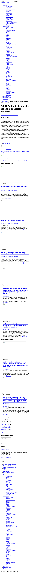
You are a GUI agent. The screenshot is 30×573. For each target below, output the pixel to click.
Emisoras (8, 7)
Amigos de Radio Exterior (9, 467)
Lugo (7, 66)
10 (1, 426)
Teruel (7, 87)
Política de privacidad (6, 457)
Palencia (8, 75)
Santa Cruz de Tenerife (11, 80)
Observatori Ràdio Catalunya (10, 464)
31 (1, 431)
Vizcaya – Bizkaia (10, 92)
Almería (8, 31)
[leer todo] (8, 198)
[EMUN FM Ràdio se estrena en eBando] (12, 216)
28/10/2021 (4, 223)
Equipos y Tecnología (11, 22)
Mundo (7, 11)
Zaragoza (8, 95)
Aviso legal (3, 458)
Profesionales (9, 6)
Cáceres (8, 40)
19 (4, 427)
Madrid (8, 67)
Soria (7, 84)
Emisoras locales (10, 9)
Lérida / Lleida (9, 64)
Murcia (7, 71)
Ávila (7, 34)
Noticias (5, 5)
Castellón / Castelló (11, 44)
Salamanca (8, 79)
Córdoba (8, 48)
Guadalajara (9, 55)
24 (1, 429)
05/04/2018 (4, 190)
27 (6, 429)
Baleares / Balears (10, 37)
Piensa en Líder (7, 97)
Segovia (8, 81)
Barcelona (8, 38)
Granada (8, 54)
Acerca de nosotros (5, 449)
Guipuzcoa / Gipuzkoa (11, 56)
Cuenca (8, 51)
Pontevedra (9, 76)
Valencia (8, 89)
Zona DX (8, 25)
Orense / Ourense (10, 74)
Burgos (8, 39)
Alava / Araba (9, 27)
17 (1, 427)
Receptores (9, 21)
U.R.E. (4, 468)
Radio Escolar (9, 19)
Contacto (5, 99)
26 (4, 429)
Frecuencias (6, 26)
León (7, 63)
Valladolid (8, 91)
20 (6, 427)
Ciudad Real (9, 47)
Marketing (8, 18)
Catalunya (15, 115)
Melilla (7, 70)
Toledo (7, 88)
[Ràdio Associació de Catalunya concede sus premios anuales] (12, 182)
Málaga (8, 68)
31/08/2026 (6, 296)
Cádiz (7, 42)
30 (10, 429)
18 (3, 427)
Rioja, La (8, 77)
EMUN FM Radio (7, 143)
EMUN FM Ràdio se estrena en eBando (12, 221)
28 (7, 429)
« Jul (2, 432)
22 (9, 427)
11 (3, 426)
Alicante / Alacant (10, 30)
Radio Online (9, 13)
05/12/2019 (4, 115)
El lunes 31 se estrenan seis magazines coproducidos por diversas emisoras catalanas (15, 253)
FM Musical (6, 471)
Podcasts (8, 10)
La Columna (6, 96)
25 (3, 429)
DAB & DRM (9, 14)
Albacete (8, 29)
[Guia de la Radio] (5, 2)
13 (6, 426)
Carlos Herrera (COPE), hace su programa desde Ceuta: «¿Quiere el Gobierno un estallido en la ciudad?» (15, 325)
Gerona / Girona (10, 52)
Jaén (7, 60)
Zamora (8, 93)
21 (7, 427)
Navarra (8, 72)
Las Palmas (9, 62)
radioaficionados (10, 23)
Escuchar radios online (8, 472)
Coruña (7, 50)
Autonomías (10, 115)
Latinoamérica (9, 17)
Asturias (8, 33)
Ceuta (7, 46)
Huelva (7, 58)
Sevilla (7, 83)
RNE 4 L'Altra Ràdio (8, 466)
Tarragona (8, 85)
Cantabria (8, 43)
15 (9, 426)
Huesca (8, 59)
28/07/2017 (4, 256)
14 (7, 426)
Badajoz (8, 35)
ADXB (4, 469)
